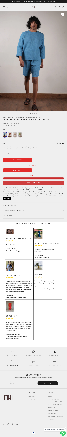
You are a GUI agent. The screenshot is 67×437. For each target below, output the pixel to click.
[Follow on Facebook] (4, 424)
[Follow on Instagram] (8, 424)
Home (4, 117)
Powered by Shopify (38, 429)
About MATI (32, 396)
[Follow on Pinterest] (13, 424)
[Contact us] (63, 433)
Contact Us (32, 399)
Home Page (51, 419)
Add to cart (33, 165)
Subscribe (48, 383)
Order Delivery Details (54, 399)
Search (50, 396)
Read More (7, 198)
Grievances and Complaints (55, 416)
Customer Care (52, 413)
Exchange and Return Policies (56, 402)
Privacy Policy (51, 407)
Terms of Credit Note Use (55, 405)
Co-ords (10, 117)
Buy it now (17, 160)
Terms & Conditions (53, 410)
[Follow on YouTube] (17, 424)
